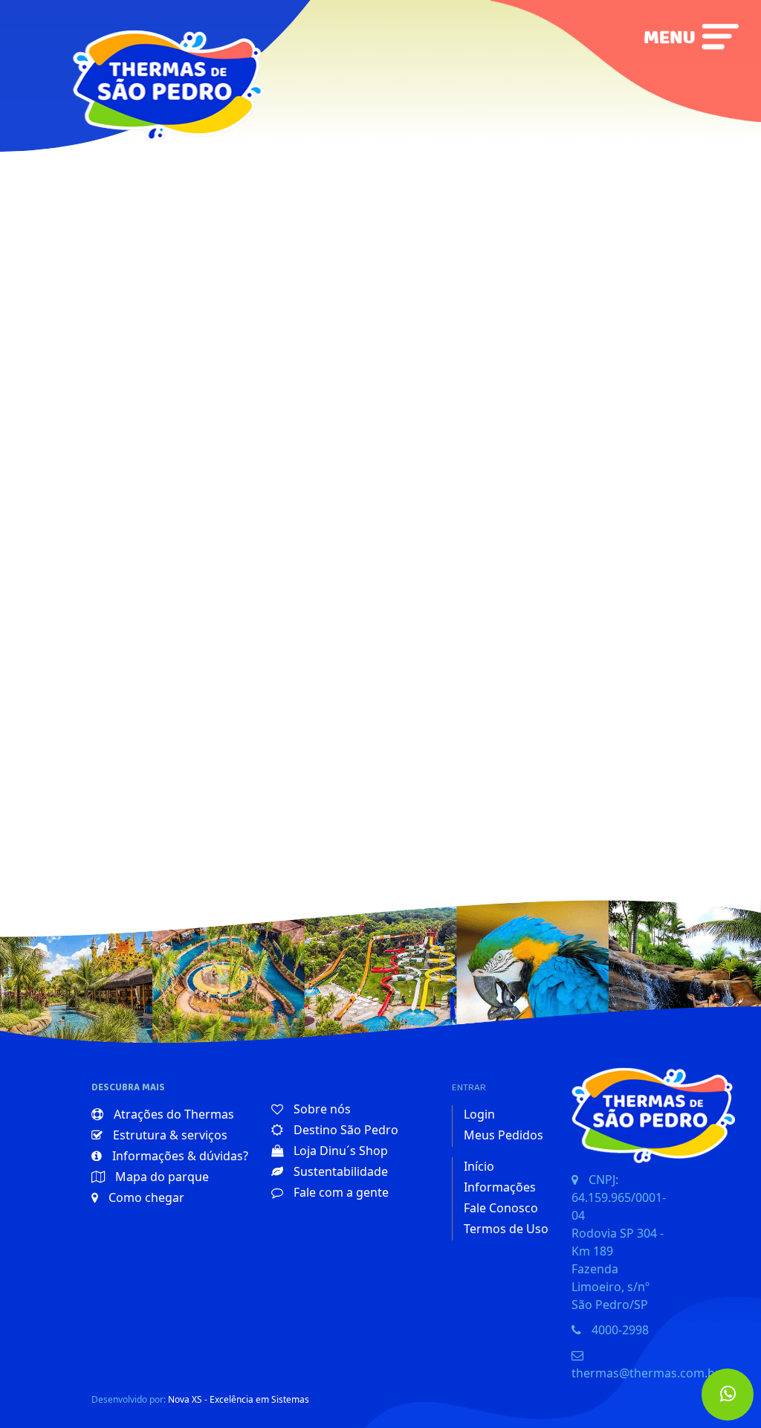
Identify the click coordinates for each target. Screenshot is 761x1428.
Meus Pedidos (503, 1135)
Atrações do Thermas (172, 1114)
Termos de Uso (506, 1228)
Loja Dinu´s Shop (339, 1150)
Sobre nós (321, 1109)
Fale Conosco (501, 1208)
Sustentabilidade (339, 1171)
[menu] (691, 36)
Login (479, 1114)
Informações (500, 1187)
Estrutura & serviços (168, 1135)
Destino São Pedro (344, 1130)
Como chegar (145, 1197)
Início (479, 1166)
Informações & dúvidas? (178, 1156)
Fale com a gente (340, 1192)
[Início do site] (155, 61)
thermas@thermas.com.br (645, 1373)
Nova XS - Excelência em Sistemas (238, 1399)
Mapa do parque (160, 1176)
